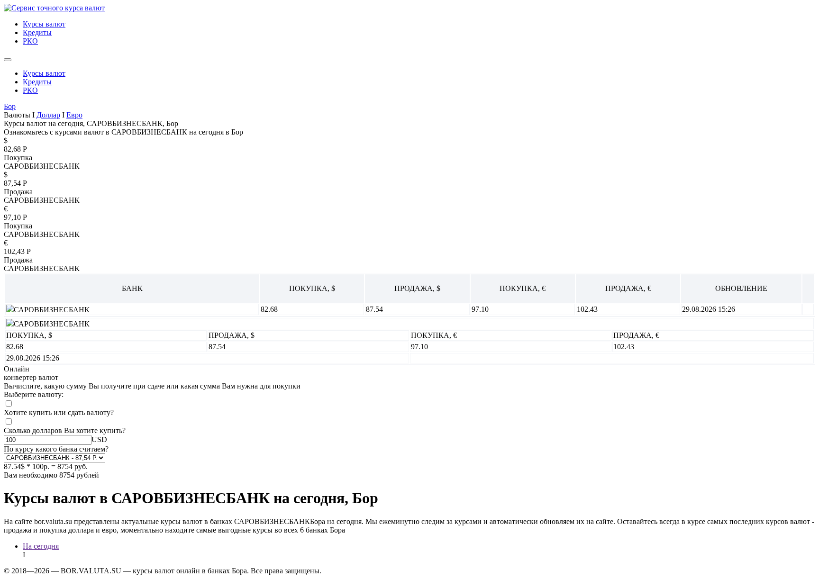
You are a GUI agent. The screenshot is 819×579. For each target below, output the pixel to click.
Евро (74, 115)
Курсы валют (44, 24)
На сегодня (41, 546)
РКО (30, 41)
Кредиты (37, 32)
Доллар (48, 115)
